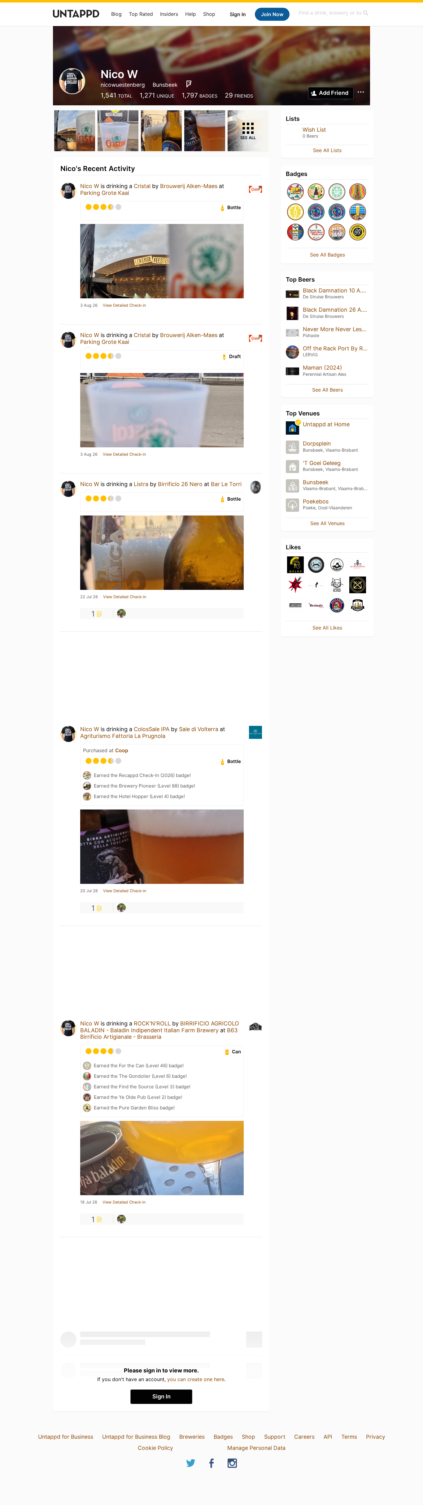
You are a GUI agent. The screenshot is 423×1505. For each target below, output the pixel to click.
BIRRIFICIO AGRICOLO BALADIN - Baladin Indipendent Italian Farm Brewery (159, 1026)
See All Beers (327, 390)
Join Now (272, 14)
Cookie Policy (155, 1448)
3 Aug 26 (89, 305)
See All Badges (327, 255)
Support (274, 1436)
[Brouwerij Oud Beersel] (357, 606)
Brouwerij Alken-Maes (188, 186)
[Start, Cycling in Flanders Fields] (337, 192)
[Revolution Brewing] (295, 585)
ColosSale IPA (151, 729)
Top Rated (141, 14)
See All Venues (327, 523)
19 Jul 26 (88, 1202)
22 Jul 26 (89, 597)
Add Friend (333, 93)
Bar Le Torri (226, 484)
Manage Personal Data (256, 1448)
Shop (209, 14)
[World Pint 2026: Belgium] (337, 212)
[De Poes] (337, 585)
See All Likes (327, 628)
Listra (141, 484)
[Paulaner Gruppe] (337, 606)
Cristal (142, 186)
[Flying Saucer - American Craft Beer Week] (295, 232)
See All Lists (327, 150)
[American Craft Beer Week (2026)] (316, 232)
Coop (121, 750)
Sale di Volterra (198, 729)
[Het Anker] (357, 585)
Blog (116, 14)
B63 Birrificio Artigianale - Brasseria (159, 1033)
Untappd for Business (65, 1436)
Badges (223, 1436)
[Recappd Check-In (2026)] (295, 192)
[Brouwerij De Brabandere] (357, 565)
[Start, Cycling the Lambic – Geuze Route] (295, 212)
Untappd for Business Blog (136, 1436)
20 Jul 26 (89, 891)
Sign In (238, 14)
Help (190, 14)
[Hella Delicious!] (357, 212)
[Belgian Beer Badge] (357, 232)
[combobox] (333, 12)
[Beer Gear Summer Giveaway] (337, 232)
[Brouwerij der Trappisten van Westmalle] (316, 606)
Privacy (375, 1436)
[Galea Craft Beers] (295, 565)
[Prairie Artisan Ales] (316, 565)
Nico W (89, 186)
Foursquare (188, 84)
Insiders (169, 14)
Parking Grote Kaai (104, 193)
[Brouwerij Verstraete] (316, 585)
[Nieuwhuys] (295, 606)
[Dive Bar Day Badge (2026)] (357, 192)
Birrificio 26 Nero (180, 484)
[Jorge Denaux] (121, 613)
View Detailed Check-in (124, 305)
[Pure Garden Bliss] (316, 192)
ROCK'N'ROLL (152, 1023)
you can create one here (195, 1379)
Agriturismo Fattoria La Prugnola (122, 736)
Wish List (314, 129)
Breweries (192, 1436)
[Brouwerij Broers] (337, 565)
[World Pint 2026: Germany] (316, 212)
